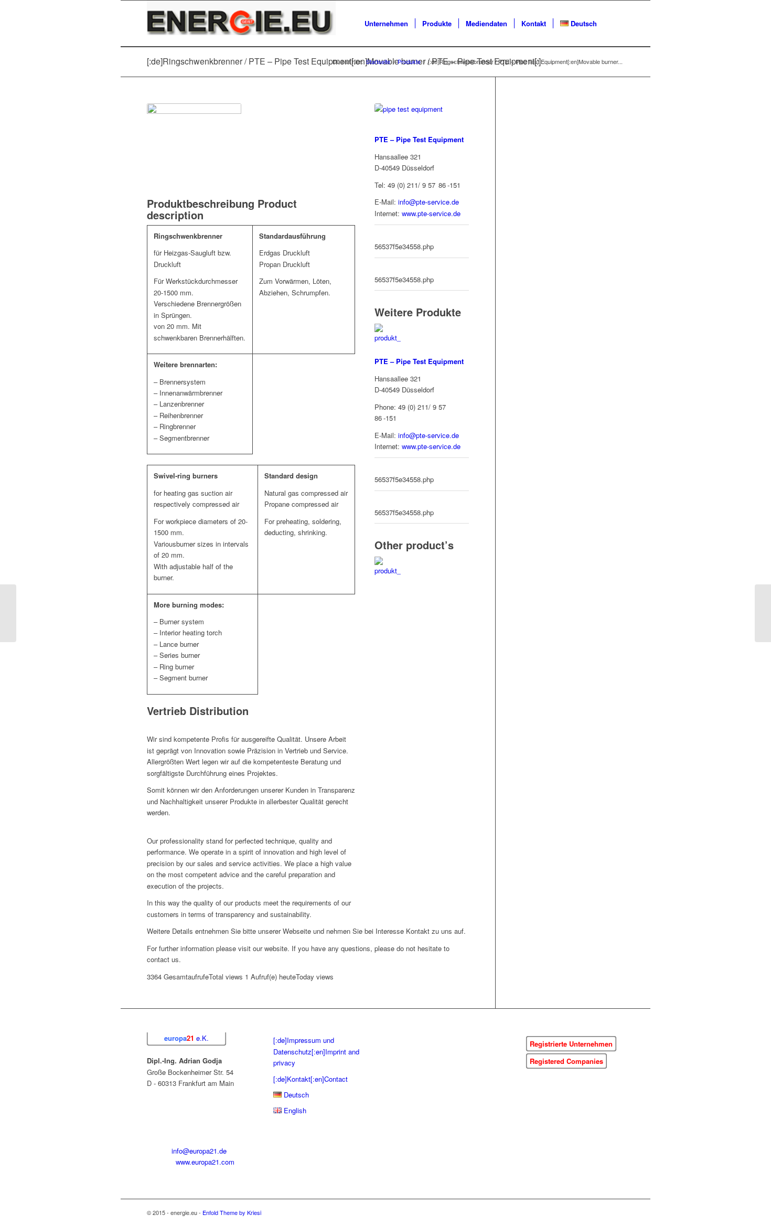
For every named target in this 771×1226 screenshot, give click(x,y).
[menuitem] (386, 24)
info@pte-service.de (428, 202)
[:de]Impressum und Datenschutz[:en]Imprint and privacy (316, 1051)
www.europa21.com (205, 1162)
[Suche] (614, 24)
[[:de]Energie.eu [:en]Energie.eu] (241, 24)
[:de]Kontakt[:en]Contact (310, 1079)
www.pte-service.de (431, 213)
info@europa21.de (199, 1151)
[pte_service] (421, 118)
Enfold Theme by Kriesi (231, 1212)
